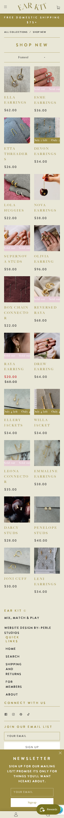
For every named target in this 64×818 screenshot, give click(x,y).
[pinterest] (21, 714)
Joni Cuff (15, 579)
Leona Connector (16, 476)
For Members (13, 684)
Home (10, 649)
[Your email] (32, 736)
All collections (15, 32)
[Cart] (58, 6)
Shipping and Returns (13, 669)
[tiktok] (28, 714)
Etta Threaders (16, 154)
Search (12, 657)
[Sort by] (32, 57)
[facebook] (6, 714)
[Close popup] (60, 753)
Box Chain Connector (16, 313)
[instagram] (13, 714)
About (11, 695)
